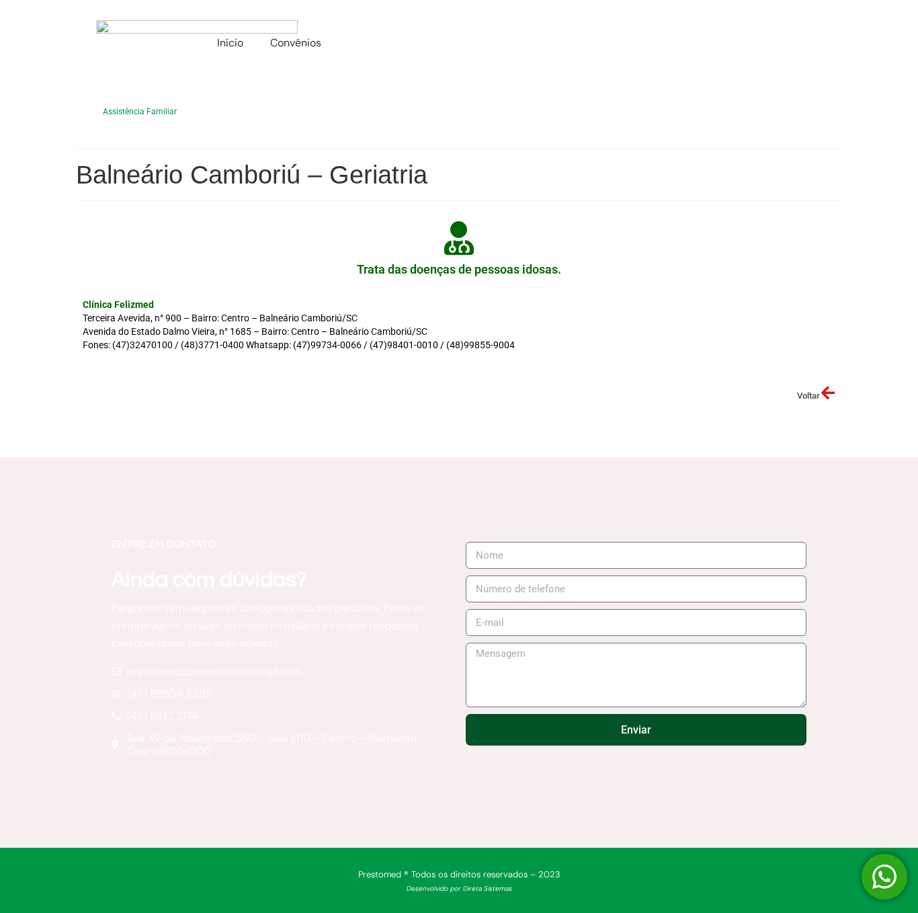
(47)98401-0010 (404, 345)
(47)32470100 (142, 345)
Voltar (808, 396)
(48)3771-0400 (212, 345)
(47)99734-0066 (327, 345)
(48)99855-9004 (480, 345)
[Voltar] (827, 393)
